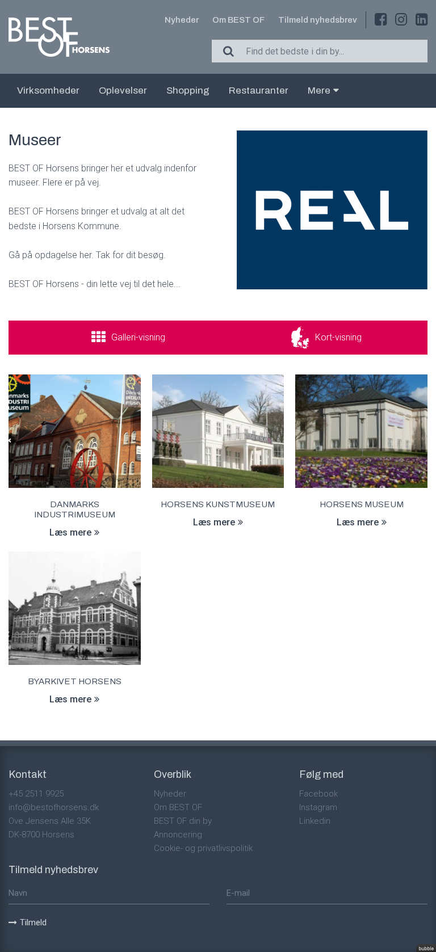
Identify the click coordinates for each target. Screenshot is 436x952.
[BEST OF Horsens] (59, 37)
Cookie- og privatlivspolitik (203, 848)
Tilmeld (33, 922)
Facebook (318, 794)
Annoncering (178, 834)
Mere (319, 90)
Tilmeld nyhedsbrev (317, 19)
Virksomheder (48, 90)
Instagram (318, 807)
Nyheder (182, 19)
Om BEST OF (238, 19)
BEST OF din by (183, 821)
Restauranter (258, 90)
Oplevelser (123, 90)
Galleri (138, 337)
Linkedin (314, 821)
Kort (338, 337)
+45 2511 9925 (36, 794)
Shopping (187, 90)
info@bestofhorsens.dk (54, 807)
